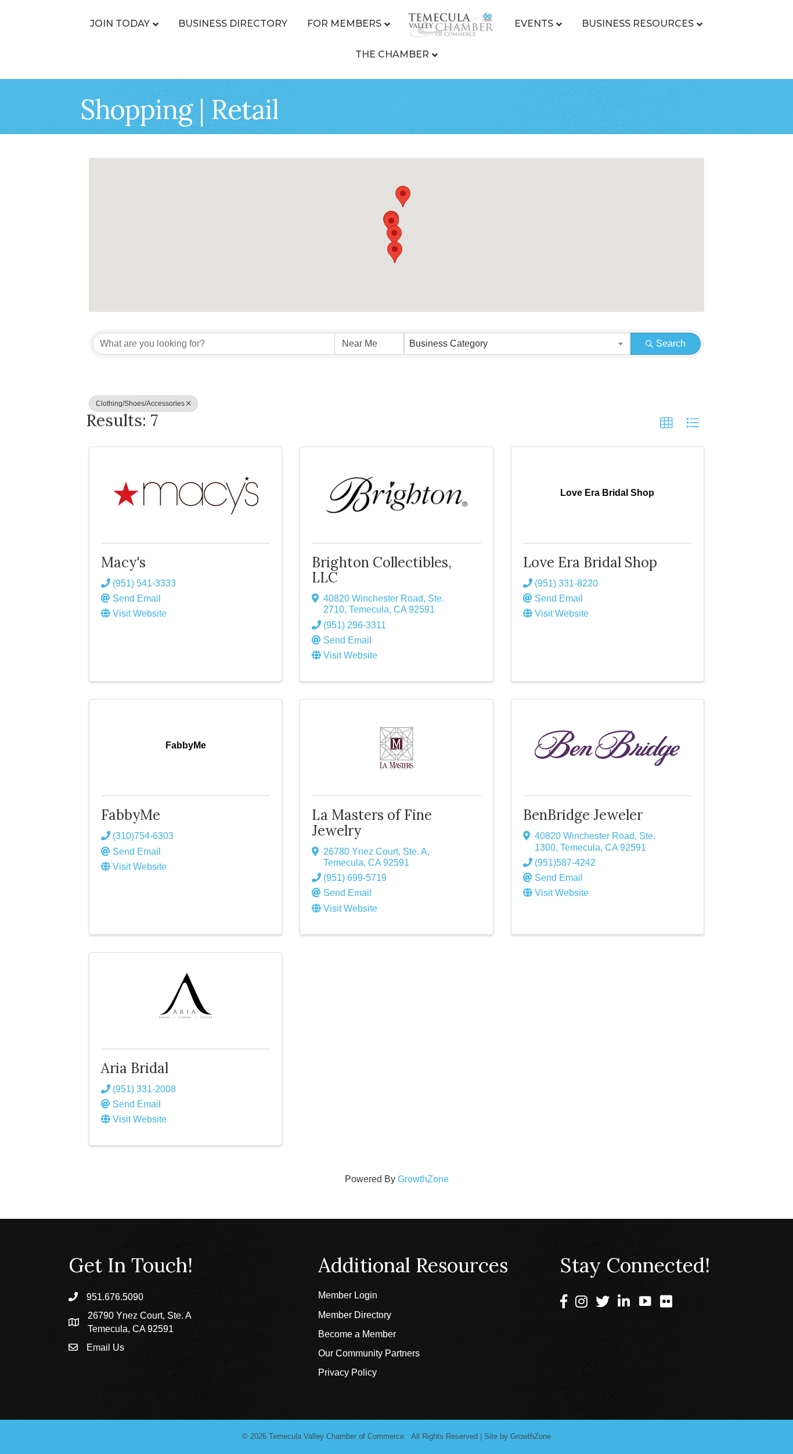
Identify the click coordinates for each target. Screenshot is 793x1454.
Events (533, 23)
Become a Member (357, 1334)
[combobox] (518, 344)
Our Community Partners (369, 1353)
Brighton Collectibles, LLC (382, 569)
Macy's (123, 562)
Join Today (120, 23)
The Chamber (392, 54)
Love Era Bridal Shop (590, 562)
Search (671, 343)
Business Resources (638, 23)
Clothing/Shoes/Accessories (140, 404)
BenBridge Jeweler (583, 815)
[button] (391, 224)
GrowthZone (423, 1179)
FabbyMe (130, 815)
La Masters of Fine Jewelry (372, 822)
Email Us (105, 1347)
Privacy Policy (347, 1372)
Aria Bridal (134, 1068)
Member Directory (354, 1315)
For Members (344, 23)
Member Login (347, 1295)
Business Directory (232, 23)
